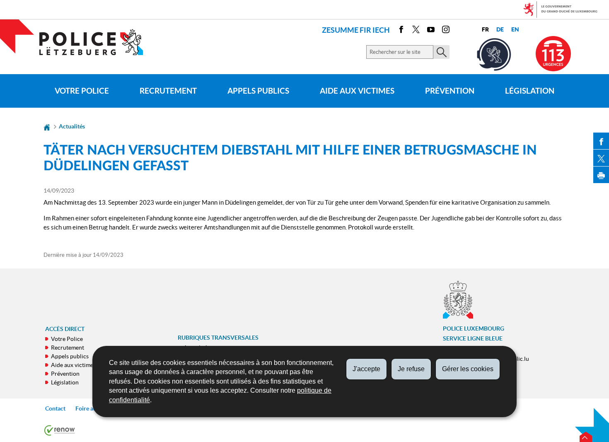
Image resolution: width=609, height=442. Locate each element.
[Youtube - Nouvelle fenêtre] (431, 31)
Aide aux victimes (357, 90)
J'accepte (366, 368)
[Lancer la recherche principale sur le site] (441, 52)
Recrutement (168, 90)
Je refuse (411, 368)
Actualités (72, 126)
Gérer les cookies (467, 368)
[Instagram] (446, 31)
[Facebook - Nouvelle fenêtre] (401, 31)
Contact (55, 408)
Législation (529, 90)
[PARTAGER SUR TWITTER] (601, 158)
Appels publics (258, 90)
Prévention (449, 90)
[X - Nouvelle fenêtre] (416, 31)
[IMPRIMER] (601, 175)
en (515, 29)
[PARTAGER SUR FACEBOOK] (601, 141)
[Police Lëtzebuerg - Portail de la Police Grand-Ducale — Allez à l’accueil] (96, 42)
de (500, 29)
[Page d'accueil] (47, 126)
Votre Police (82, 90)
